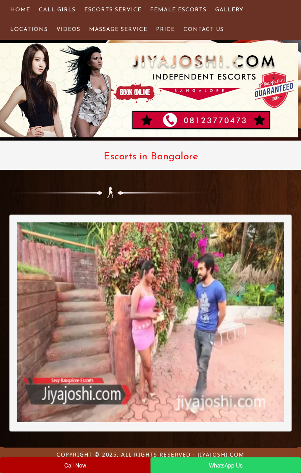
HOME (20, 10)
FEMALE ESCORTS (178, 10)
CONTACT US (203, 29)
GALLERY (229, 10)
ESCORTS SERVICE (112, 10)
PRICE (165, 29)
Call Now (75, 465)
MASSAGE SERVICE (118, 29)
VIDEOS (68, 29)
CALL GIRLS (57, 10)
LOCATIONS (29, 29)
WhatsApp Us (226, 465)
